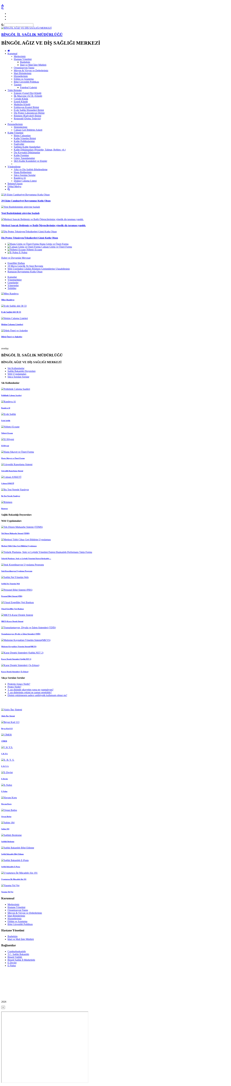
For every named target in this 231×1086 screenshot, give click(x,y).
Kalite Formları (21, 155)
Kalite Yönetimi (15, 132)
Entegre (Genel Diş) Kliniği (27, 93)
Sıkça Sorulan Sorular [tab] (18, 376)
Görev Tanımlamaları (24, 158)
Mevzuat (26, 257)
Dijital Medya (14, 186)
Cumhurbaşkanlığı (17, 951)
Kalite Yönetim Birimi (25, 138)
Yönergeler (13, 285)
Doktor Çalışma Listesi (25, 180)
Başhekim (25, 62)
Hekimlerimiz (20, 127)
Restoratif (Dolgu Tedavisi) (27, 118)
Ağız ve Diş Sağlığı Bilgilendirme (30, 169)
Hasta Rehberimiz (23, 172)
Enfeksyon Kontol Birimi (26, 107)
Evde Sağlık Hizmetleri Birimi (29, 110)
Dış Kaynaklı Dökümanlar (27, 152)
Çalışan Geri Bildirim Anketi (28, 130)
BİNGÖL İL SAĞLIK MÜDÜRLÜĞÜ (32, 35)
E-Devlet (12, 962)
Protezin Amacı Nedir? (19, 684)
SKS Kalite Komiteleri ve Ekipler (30, 161)
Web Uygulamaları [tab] (17, 374)
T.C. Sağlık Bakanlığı (18, 954)
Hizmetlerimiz (21, 76)
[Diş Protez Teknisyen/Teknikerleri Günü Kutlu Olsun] (29, 231)
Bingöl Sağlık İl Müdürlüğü (21, 960)
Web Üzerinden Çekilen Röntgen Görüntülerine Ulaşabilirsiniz (39, 268)
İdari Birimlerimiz (22, 73)
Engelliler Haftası (16, 263)
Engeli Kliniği (21, 101)
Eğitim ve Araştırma (24, 79)
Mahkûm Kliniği (22, 104)
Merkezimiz (20, 56)
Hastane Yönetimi (23, 59)
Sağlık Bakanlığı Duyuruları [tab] (22, 371)
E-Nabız (12, 965)
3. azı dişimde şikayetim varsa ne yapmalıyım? (30, 689)
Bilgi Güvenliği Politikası (26, 81)
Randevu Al (20, 178)
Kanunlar (12, 277)
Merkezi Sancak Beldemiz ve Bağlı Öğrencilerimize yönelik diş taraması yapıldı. (43, 225)
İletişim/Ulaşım (15, 183)
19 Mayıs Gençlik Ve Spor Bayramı (25, 266)
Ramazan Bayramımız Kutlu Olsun (25, 271)
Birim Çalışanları (22, 135)
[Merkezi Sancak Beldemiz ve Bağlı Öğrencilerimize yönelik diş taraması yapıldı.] (42, 219)
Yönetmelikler (15, 279)
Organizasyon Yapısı (24, 67)
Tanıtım (17, 84)
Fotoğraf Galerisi (28, 87)
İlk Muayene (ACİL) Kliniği (28, 96)
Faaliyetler (19, 144)
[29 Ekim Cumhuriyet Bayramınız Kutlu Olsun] (25, 194)
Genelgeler (13, 282)
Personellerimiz (15, 124)
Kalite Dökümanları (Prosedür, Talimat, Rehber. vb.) (40, 149)
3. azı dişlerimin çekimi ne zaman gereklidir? (30, 692)
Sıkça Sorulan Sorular (25, 175)
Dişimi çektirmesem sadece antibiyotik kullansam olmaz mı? (37, 695)
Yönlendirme (14, 166)
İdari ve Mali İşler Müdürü (33, 64)
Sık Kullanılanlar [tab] (16, 368)
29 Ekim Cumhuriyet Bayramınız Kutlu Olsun (26, 200)
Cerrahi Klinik (21, 98)
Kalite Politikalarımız (24, 141)
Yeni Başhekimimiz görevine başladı (20, 213)
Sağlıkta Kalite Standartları (27, 147)
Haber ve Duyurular (11, 257)
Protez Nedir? (14, 686)
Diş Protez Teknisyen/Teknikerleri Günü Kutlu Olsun (29, 237)
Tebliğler (12, 288)
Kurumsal (12, 53)
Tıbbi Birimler (15, 90)
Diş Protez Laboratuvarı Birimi (29, 113)
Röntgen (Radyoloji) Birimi (27, 115)
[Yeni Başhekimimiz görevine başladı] (20, 207)
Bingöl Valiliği (15, 957)
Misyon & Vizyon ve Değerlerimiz (31, 70)
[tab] (115, 267)
